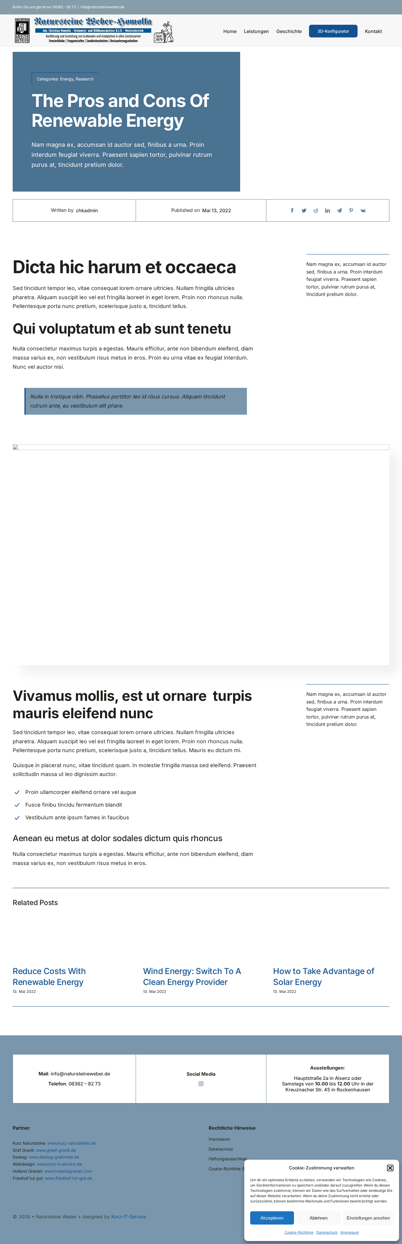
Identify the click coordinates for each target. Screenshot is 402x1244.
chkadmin (87, 210)
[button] (390, 1168)
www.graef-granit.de (56, 1150)
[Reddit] (315, 211)
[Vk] (363, 211)
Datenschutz (327, 1232)
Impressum (349, 1232)
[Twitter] (304, 211)
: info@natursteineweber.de (74, 1074)
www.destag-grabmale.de (54, 1156)
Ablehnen (319, 1217)
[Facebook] (292, 211)
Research (85, 78)
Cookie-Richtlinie (299, 1232)
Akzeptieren (271, 1217)
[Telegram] (339, 211)
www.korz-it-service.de (59, 1163)
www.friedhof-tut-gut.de (68, 1178)
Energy (66, 78)
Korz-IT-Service (128, 1217)
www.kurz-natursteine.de (71, 1143)
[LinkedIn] (327, 211)
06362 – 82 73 (85, 1084)
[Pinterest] (351, 211)
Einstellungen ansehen (368, 1217)
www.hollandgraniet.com (68, 1171)
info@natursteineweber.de (102, 7)
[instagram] (201, 1083)
